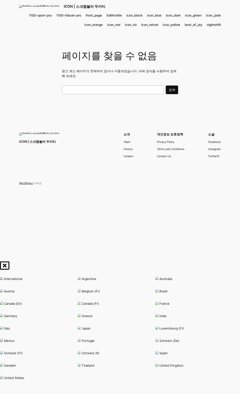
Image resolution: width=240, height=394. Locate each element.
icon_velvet (149, 25)
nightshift (214, 25)
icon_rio (131, 25)
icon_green (193, 15)
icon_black (134, 15)
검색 (172, 90)
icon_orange (93, 25)
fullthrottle (114, 15)
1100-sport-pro (40, 15)
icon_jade (213, 15)
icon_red (113, 25)
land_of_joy (193, 25)
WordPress (26, 183)
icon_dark (173, 15)
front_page (94, 15)
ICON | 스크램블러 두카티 (84, 6)
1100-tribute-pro (68, 15)
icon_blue (154, 15)
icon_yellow (171, 25)
